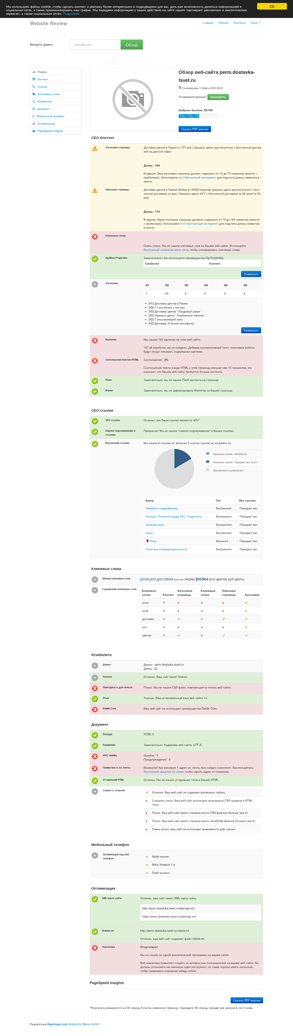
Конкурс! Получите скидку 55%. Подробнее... (175, 516)
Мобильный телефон (49, 116)
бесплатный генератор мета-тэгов (166, 250)
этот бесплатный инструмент (197, 177)
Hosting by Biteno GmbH (83, 1024)
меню (149, 533)
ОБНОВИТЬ (218, 97)
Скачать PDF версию (194, 129)
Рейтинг (224, 23)
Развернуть (251, 274)
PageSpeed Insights (49, 131)
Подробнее (71, 13)
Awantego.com (57, 1024)
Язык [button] (254, 23)
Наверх (41, 72)
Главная (208, 23)
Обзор (132, 45)
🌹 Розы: (151, 541)
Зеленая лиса (155, 524)
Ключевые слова (47, 94)
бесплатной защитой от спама (164, 771)
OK (272, 6)
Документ (42, 109)
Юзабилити (43, 101)
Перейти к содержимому (162, 508)
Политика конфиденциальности (166, 549)
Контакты (240, 23)
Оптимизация (45, 123)
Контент (41, 79)
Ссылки (41, 86)
